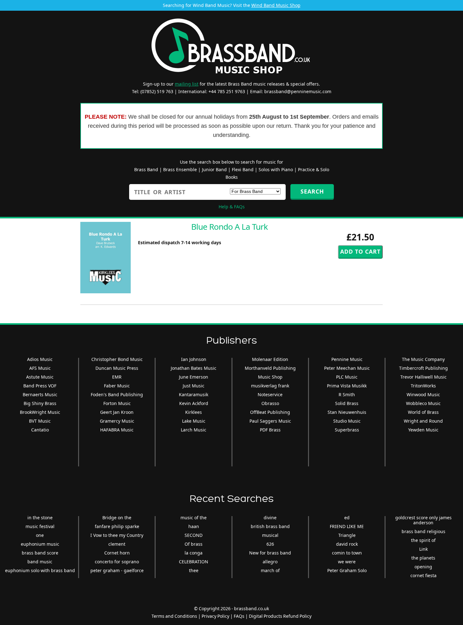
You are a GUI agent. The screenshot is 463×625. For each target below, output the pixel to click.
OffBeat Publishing (270, 412)
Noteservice (270, 394)
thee (193, 570)
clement (116, 544)
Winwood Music (423, 394)
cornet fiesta (423, 575)
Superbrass (347, 430)
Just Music (193, 386)
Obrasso (270, 403)
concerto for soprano (117, 562)
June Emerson (193, 377)
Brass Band (146, 169)
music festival (40, 526)
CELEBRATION (193, 562)
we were (347, 562)
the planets (423, 558)
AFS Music (40, 368)
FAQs (239, 616)
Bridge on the (116, 518)
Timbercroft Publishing (423, 368)
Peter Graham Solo (347, 570)
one (40, 535)
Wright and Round (423, 421)
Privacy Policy (215, 616)
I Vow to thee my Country (116, 535)
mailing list (186, 84)
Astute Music (40, 377)
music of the (193, 518)
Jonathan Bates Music (193, 368)
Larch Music (193, 430)
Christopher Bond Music (117, 359)
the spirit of (423, 540)
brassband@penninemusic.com (297, 91)
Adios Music (40, 359)
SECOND (194, 535)
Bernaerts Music (40, 394)
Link (423, 549)
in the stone (40, 518)
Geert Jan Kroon (117, 412)
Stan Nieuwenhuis (347, 412)
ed (347, 518)
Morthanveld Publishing (270, 368)
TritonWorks (423, 386)
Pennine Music (347, 359)
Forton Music (117, 403)
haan (193, 526)
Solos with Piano (276, 169)
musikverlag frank (270, 386)
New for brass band (270, 553)
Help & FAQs (232, 207)
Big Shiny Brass (40, 403)
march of (270, 570)
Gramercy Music (117, 421)
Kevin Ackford (193, 403)
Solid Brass (346, 403)
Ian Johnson (193, 359)
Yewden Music (423, 430)
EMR (117, 377)
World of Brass (423, 412)
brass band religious (423, 531)
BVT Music (40, 421)
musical (270, 535)
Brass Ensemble (180, 169)
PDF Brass (270, 430)
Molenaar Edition (270, 359)
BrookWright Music (40, 412)
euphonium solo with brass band (40, 570)
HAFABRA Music (117, 430)
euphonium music (40, 544)
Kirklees (193, 412)
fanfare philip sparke (117, 526)
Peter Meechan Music (347, 368)
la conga (194, 553)
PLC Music (346, 377)
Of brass (194, 544)
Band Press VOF (39, 386)
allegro (270, 562)
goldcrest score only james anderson (423, 520)
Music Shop (270, 377)
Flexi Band (243, 169)
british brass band (270, 526)
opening (423, 567)
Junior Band (214, 169)
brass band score (40, 553)
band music (39, 562)
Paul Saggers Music (270, 421)
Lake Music (193, 421)
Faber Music (117, 386)
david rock (347, 544)
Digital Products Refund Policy (280, 616)
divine (270, 518)
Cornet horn (117, 553)
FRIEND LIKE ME (347, 526)
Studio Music (347, 421)
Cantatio (40, 430)
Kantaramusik (193, 394)
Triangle (347, 535)
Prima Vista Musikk (347, 386)
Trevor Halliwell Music (423, 377)
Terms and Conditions (174, 616)
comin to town (347, 553)
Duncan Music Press (116, 368)
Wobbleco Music (423, 403)
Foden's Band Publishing (117, 394)
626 (270, 544)
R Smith (347, 394)
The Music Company (423, 359)
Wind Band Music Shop (275, 5)
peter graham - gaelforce (117, 570)
